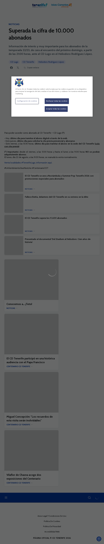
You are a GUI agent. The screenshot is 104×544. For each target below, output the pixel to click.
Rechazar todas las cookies (56, 101)
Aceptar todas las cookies (56, 109)
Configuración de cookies (27, 101)
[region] (52, 96)
